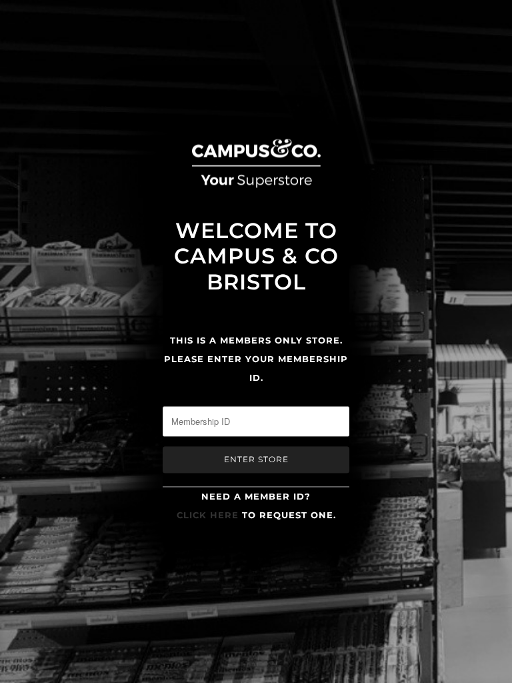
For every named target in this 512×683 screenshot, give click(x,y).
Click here (208, 515)
